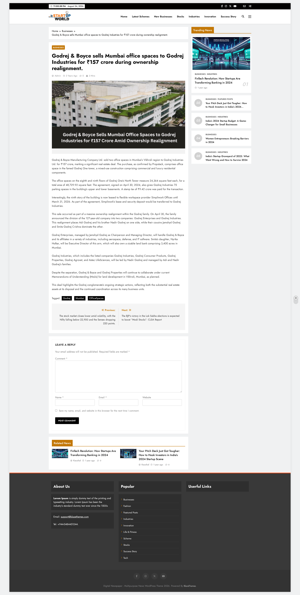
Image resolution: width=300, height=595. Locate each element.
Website (146, 397)
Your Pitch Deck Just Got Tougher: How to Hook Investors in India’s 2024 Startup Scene (159, 455)
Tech (125, 558)
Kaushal (77, 460)
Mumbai (80, 298)
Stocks (180, 16)
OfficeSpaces (96, 298)
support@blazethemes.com (75, 517)
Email (103, 397)
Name (59, 397)
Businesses (58, 47)
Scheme (127, 538)
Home (124, 16)
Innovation (210, 16)
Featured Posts (225, 99)
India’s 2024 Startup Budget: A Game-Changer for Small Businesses (226, 122)
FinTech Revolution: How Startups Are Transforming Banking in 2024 (93, 453)
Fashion (127, 506)
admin (58, 75)
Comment (61, 358)
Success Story (228, 16)
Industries (194, 16)
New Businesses (163, 16)
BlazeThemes (190, 585)
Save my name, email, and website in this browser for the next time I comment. (99, 410)
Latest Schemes (140, 16)
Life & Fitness (130, 532)
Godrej (66, 298)
